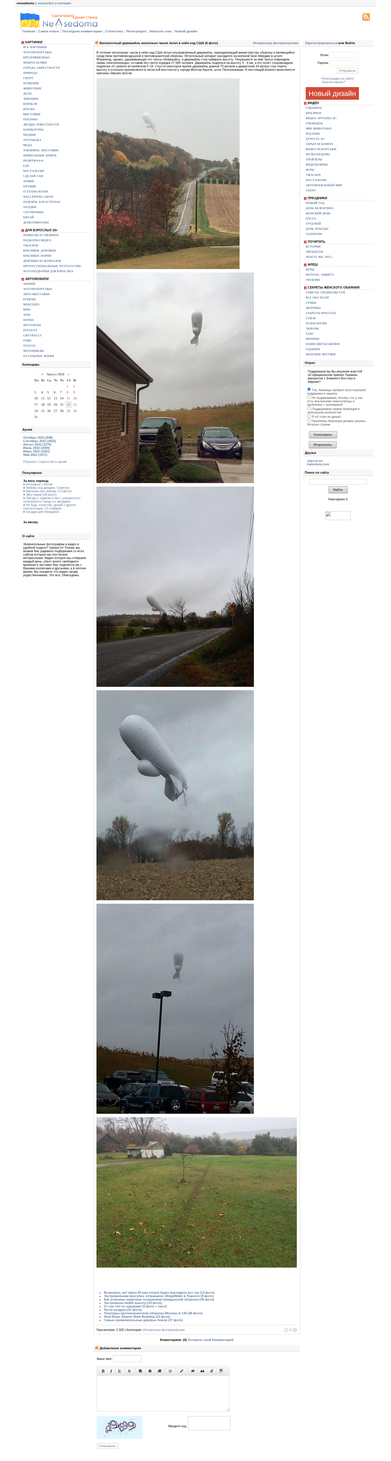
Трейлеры (314, 159)
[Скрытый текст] (193, 1371)
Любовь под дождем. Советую (48, 487)
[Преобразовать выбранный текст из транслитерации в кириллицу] (212, 1371)
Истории (313, 246)
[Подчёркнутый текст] (120, 1371)
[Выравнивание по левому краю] (140, 1371)
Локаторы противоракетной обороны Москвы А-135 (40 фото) (153, 1313)
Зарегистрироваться (321, 43)
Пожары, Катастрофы (41, 201)
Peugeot (30, 330)
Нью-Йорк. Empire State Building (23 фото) (137, 1316)
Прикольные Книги (39, 155)
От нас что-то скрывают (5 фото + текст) (135, 1306)
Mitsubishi (32, 325)
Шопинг (313, 338)
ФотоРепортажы (37, 289)
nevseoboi (46, 3)
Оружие (29, 186)
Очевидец (314, 123)
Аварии (29, 283)
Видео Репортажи (321, 149)
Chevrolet (32, 335)
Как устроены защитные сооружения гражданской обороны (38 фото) (159, 1299)
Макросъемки (35, 62)
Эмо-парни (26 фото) (41, 494)
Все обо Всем (317, 297)
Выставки (31, 114)
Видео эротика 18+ (321, 118)
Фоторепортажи (37, 52)
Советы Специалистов (325, 292)
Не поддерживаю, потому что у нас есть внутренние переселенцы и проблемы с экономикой (335, 401)
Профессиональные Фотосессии (52, 266)
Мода (27, 145)
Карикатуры (33, 129)
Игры (310, 169)
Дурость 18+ (315, 138)
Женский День (318, 213)
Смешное (314, 107)
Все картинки (35, 47)
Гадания (313, 349)
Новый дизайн (332, 93)
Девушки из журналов (42, 260)
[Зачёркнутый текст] (129, 1371)
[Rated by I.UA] (338, 519)
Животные (32, 88)
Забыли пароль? (333, 82)
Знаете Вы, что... (320, 256)
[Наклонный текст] (111, 1371)
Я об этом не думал (326, 416)
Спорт (28, 78)
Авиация (30, 98)
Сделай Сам (33, 176)
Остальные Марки (38, 356)
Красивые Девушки (39, 250)
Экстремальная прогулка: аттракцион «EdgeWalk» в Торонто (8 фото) (159, 1296)
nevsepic (64, 3)
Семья (311, 302)
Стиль (311, 318)
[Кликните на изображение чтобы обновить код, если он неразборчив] (120, 1438)
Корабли (30, 103)
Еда (26, 165)
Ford (27, 340)
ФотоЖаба (32, 140)
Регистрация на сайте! (337, 78)
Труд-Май (313, 223)
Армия (28, 181)
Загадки (29, 207)
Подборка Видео (37, 240)
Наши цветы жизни (322, 344)
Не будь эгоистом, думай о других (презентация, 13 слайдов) (49, 506)
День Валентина (319, 208)
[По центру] (150, 1371)
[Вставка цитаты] (202, 1371)
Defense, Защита (320, 274)
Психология (316, 323)
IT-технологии (35, 191)
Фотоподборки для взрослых (48, 271)
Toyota (29, 345)
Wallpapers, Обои (38, 196)
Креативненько (36, 57)
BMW (27, 309)
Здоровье (313, 307)
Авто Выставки (36, 294)
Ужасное (31, 245)
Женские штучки (320, 354)
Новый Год (315, 203)
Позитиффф (33, 160)
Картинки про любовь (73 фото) (49, 491)
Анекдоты (314, 251)
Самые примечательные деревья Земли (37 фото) (143, 1320)
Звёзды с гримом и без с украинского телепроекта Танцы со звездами (51, 499)
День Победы (317, 228)
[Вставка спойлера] (221, 1371)
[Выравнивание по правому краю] (159, 1371)
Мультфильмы (318, 154)
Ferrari (29, 299)
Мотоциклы (33, 350)
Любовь (312, 328)
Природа (30, 72)
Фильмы (313, 279)
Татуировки (33, 212)
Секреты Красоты (321, 313)
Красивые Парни (37, 255)
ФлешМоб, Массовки (40, 150)
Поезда (29, 109)
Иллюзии (31, 83)
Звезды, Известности (41, 124)
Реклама (30, 119)
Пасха (311, 218)
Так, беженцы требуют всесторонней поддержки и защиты (336, 391)
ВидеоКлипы (317, 164)
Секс (310, 333)
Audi (26, 314)
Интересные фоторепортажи (276, 43)
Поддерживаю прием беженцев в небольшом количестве (333, 410)
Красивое (314, 113)
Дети (27, 93)
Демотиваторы (36, 222)
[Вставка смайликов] (170, 1371)
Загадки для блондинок (42, 511)
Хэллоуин (314, 234)
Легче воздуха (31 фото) (123, 1309)
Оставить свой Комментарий (211, 1340)
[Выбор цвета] (182, 1371)
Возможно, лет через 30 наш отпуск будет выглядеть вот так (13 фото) (159, 1292)
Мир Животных (319, 128)
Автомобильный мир (324, 185)
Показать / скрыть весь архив (45, 461)
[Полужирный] (102, 1371)
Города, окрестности (41, 67)
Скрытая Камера (319, 144)
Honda (28, 319)
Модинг (29, 134)
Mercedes (31, 304)
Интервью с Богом (39, 484)
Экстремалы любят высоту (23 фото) (133, 1303)
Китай (28, 217)
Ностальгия (33, 170)
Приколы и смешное (41, 235)
